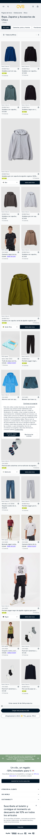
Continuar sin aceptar (30, 403)
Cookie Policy (19, 429)
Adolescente (18, 13)
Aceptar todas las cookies (12, 434)
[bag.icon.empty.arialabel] (38, 6)
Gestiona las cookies (29, 435)
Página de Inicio (7, 13)
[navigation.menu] (3, 6)
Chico (25, 13)
